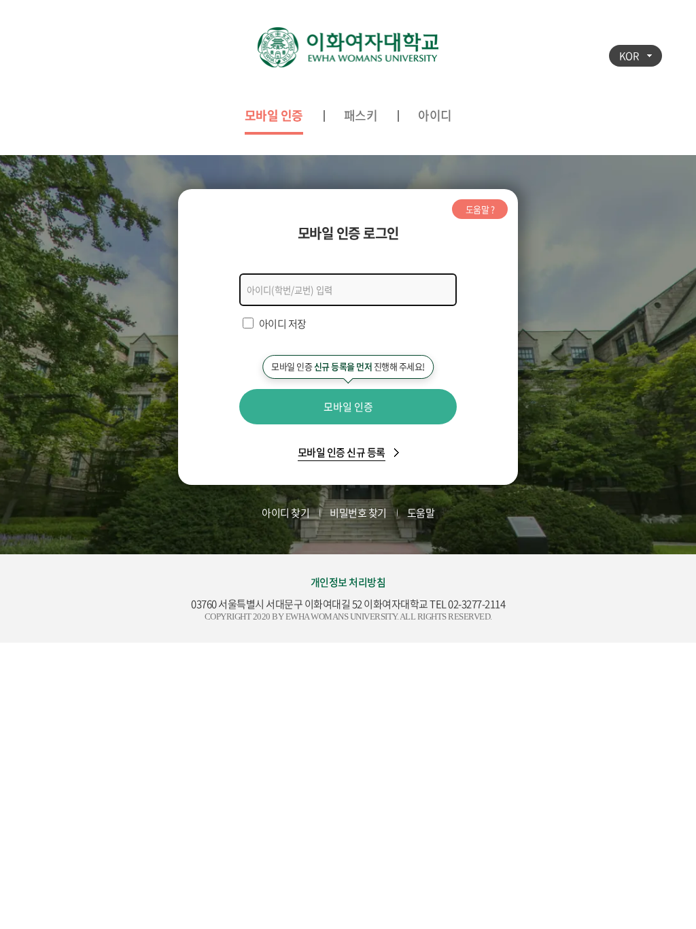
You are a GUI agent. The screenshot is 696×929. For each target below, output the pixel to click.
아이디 (435, 115)
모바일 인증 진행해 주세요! (348, 366)
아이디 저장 (283, 323)
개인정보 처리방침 (348, 582)
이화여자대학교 (348, 48)
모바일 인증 (274, 115)
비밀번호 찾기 (358, 512)
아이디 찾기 (285, 512)
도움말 (421, 512)
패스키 (361, 115)
